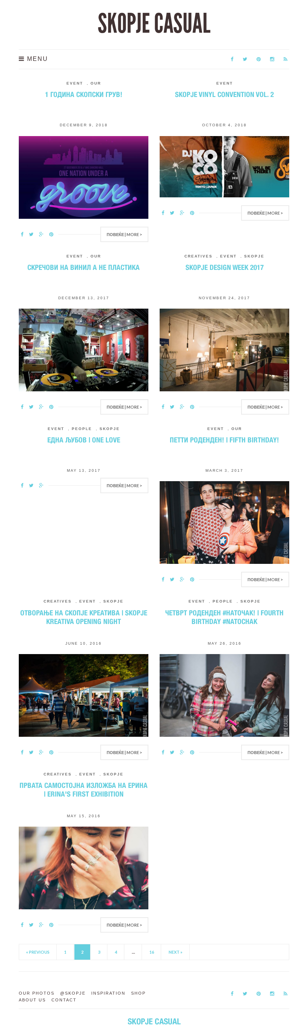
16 (151, 952)
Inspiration (108, 993)
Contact (64, 1000)
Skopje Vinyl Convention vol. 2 (224, 94)
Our (96, 83)
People (82, 429)
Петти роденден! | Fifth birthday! (224, 440)
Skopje (254, 256)
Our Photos (36, 993)
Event (74, 83)
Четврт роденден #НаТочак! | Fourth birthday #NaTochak (224, 617)
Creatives (198, 256)
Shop (138, 993)
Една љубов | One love (83, 440)
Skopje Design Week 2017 (225, 267)
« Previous (38, 952)
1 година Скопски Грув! (83, 94)
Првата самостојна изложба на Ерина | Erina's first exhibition (84, 789)
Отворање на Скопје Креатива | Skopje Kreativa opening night (83, 617)
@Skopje (73, 993)
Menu (36, 59)
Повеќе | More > (124, 234)
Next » (176, 952)
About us (32, 1000)
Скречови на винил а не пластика (83, 267)
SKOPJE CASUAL (154, 24)
